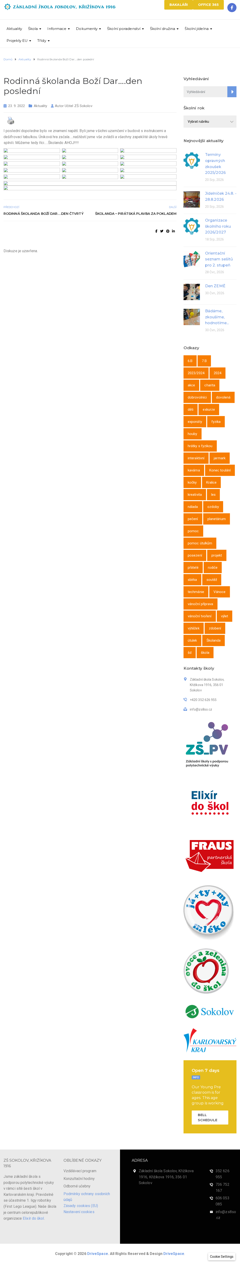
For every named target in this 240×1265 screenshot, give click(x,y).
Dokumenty (87, 28)
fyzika (216, 422)
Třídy (41, 40)
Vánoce (220, 592)
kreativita (195, 494)
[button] (222, 1256)
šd (189, 652)
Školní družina (162, 28)
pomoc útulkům (200, 543)
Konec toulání (220, 470)
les (213, 494)
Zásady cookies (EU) (81, 1206)
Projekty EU (17, 40)
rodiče (213, 567)
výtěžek (193, 628)
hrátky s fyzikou (200, 446)
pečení (193, 519)
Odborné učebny (77, 1186)
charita (209, 385)
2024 (217, 373)
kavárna (194, 470)
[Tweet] (161, 231)
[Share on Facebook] (156, 231)
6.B (190, 361)
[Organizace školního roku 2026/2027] (192, 225)
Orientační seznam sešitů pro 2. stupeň (219, 259)
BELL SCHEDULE (207, 1117)
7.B (204, 361)
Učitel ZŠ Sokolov (78, 106)
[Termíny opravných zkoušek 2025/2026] (192, 160)
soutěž (211, 580)
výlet (224, 616)
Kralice (211, 482)
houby (192, 434)
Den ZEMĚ (215, 286)
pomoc (193, 531)
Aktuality (14, 28)
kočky (192, 482)
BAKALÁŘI (178, 5)
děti (190, 409)
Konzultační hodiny (79, 1178)
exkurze (209, 409)
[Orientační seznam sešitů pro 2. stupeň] (192, 258)
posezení (195, 555)
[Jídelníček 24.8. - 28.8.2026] (192, 199)
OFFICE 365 (208, 5)
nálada (193, 507)
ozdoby (213, 507)
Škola (33, 28)
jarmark (219, 458)
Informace (56, 28)
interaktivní (196, 458)
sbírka (192, 580)
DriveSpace (97, 1253)
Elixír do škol (33, 1218)
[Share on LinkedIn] (173, 231)
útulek (192, 640)
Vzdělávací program (80, 1171)
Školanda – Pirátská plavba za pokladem (135, 214)
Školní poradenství (123, 28)
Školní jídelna (196, 28)
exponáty (195, 422)
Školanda (213, 640)
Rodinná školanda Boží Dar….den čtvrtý (43, 214)
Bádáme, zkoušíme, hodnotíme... (217, 317)
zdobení (215, 628)
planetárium (216, 519)
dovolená (223, 397)
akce (191, 385)
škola (205, 652)
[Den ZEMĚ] (192, 291)
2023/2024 (196, 373)
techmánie (196, 592)
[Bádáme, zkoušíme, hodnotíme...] (192, 316)
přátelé (193, 567)
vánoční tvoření (200, 616)
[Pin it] (167, 231)
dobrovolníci (197, 397)
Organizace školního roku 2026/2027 (218, 226)
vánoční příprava (200, 604)
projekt (216, 555)
